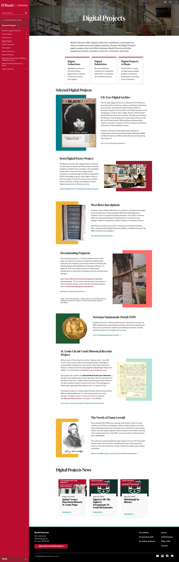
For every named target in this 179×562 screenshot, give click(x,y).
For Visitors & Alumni (147, 541)
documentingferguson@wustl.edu (80, 286)
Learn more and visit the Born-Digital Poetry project (79, 189)
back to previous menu (12, 20)
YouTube (172, 556)
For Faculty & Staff (146, 537)
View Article (69, 512)
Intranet (164, 546)
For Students (144, 533)
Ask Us (164, 533)
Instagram (162, 556)
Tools (4, 559)
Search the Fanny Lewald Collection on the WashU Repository (113, 453)
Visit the (112, 143)
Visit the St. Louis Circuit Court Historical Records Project (82, 403)
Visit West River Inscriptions (101, 236)
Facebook (167, 556)
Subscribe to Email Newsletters (51, 546)
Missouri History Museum (71, 393)
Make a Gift (165, 541)
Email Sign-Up (157, 556)
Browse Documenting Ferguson (72, 291)
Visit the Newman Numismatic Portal (106, 335)
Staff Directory (167, 537)
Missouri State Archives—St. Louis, (77, 398)
